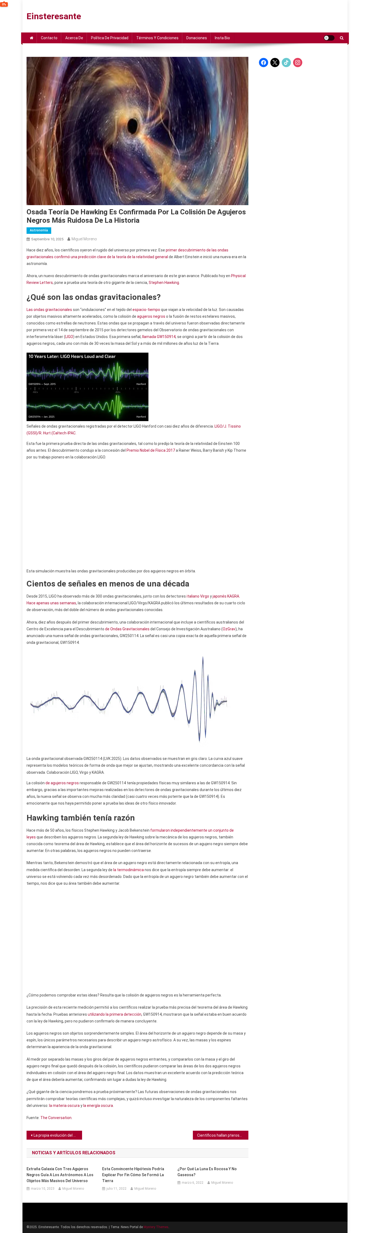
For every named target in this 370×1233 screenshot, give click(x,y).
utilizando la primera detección (114, 1014)
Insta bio (222, 38)
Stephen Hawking (164, 282)
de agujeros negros (62, 783)
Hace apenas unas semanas (51, 603)
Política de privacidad (109, 38)
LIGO (69, 337)
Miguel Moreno (84, 239)
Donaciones (196, 38)
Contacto (49, 38)
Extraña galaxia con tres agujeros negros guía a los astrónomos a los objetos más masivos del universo (60, 1175)
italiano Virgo (198, 596)
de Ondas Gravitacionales (127, 629)
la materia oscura (64, 1105)
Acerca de (74, 38)
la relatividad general (150, 257)
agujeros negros (151, 316)
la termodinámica (128, 870)
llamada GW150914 (159, 337)
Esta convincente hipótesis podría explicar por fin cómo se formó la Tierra (133, 1175)
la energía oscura (98, 1105)
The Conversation (56, 1118)
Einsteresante (54, 16)
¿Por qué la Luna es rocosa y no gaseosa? (207, 1172)
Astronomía (39, 230)
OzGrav (229, 629)
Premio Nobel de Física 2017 (150, 450)
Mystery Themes (156, 1227)
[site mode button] (329, 38)
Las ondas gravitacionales (49, 309)
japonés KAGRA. (226, 596)
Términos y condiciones (157, 38)
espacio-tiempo (146, 309)
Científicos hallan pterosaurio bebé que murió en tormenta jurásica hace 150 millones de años (222, 1135)
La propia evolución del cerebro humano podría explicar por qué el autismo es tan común (58, 1135)
